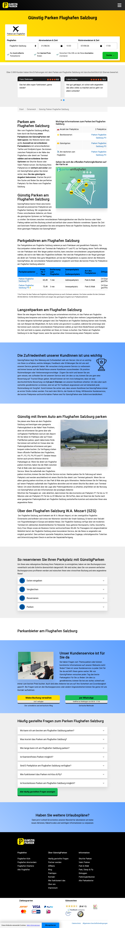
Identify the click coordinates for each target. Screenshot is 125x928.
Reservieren (32, 598)
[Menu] (120, 5)
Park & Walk (84, 866)
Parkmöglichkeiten (87, 877)
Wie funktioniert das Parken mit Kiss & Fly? (41, 774)
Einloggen (83, 873)
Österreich (31, 109)
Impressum (53, 888)
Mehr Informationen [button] (33, 925)
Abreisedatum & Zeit (48, 40)
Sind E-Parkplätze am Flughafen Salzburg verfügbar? (45, 765)
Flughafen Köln (23, 858)
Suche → (110, 55)
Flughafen (11, 40)
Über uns (52, 884)
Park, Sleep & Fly (86, 869)
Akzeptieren (50, 925)
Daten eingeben (34, 580)
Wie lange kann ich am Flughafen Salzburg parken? (44, 748)
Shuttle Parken (85, 858)
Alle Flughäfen (23, 869)
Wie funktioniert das (56, 880)
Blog (50, 869)
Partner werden (54, 862)
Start (21, 109)
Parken (30, 607)
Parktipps (52, 873)
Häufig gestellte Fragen (58, 858)
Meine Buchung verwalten (39, 697)
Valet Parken (84, 862)
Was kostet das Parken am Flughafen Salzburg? (43, 739)
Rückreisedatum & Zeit (88, 40)
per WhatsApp (86, 697)
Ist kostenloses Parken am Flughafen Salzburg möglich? (47, 783)
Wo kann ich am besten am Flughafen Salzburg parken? (47, 730)
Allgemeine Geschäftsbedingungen (95, 923)
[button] (37, 272)
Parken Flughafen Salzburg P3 (26, 280)
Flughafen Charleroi (25, 866)
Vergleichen (32, 589)
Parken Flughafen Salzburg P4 (26, 286)
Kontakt (51, 877)
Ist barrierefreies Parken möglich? (36, 757)
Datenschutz (76, 923)
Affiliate (51, 866)
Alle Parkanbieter (86, 880)
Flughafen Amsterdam (26, 862)
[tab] (61, 100)
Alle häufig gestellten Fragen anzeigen (37, 792)
